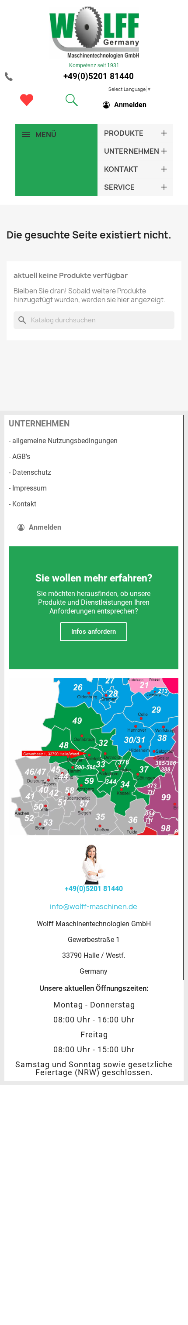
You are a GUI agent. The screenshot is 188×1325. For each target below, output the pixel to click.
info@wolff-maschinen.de (93, 906)
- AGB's (19, 456)
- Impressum (28, 488)
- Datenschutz (30, 472)
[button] (71, 100)
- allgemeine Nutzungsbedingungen (63, 441)
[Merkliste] (26, 100)
